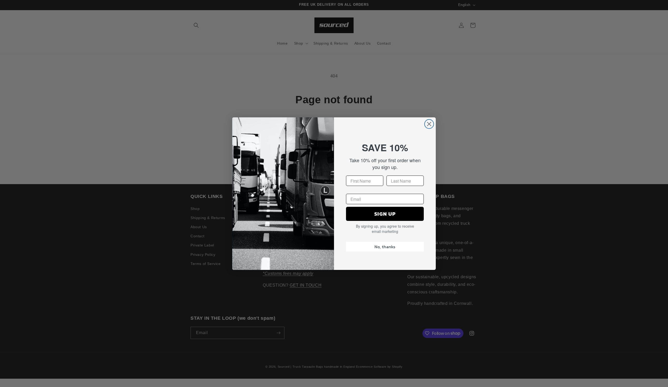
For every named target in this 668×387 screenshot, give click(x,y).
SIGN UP (385, 214)
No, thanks (384, 247)
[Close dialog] (429, 124)
